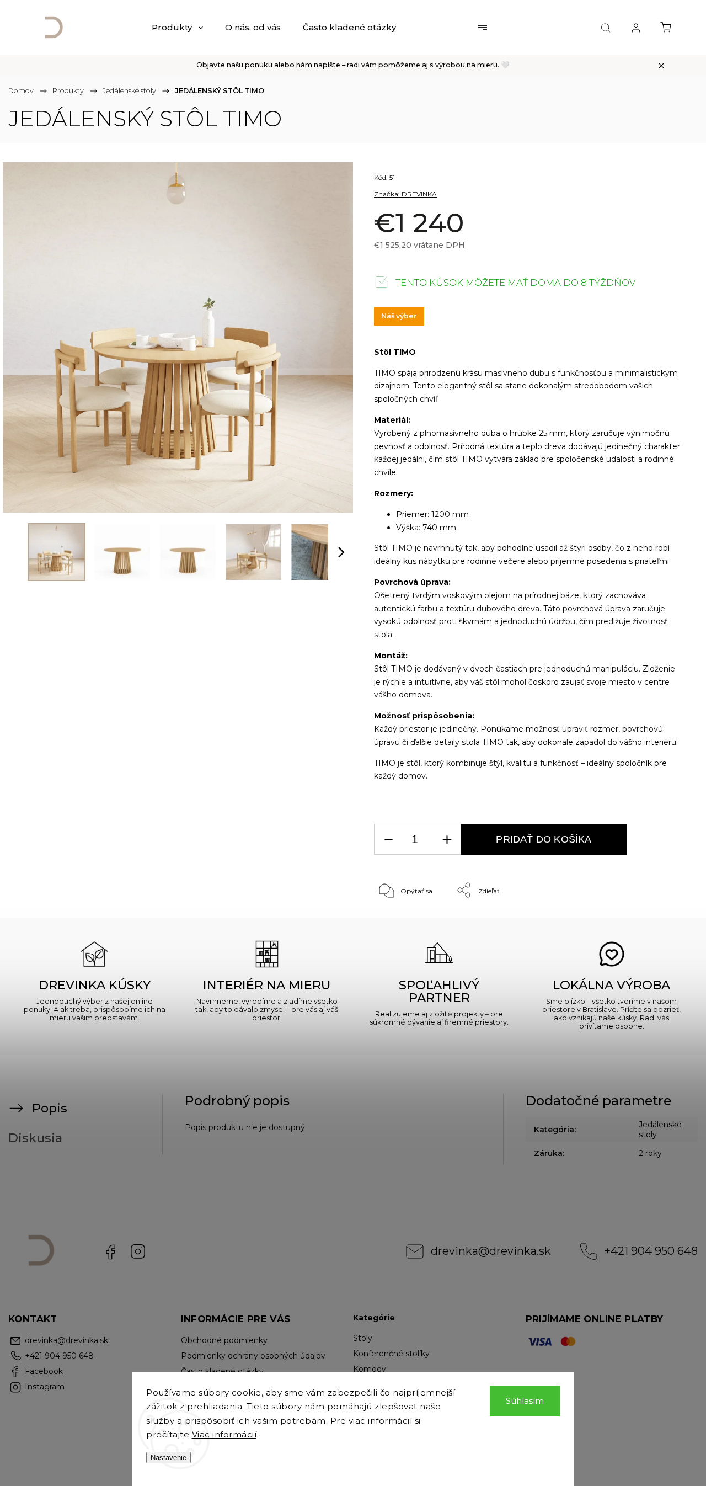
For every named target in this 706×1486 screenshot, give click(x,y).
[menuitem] (177, 27)
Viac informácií (224, 1434)
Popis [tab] (49, 1108)
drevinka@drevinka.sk (491, 1251)
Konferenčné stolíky (391, 1354)
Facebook (110, 1251)
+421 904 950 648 (651, 1251)
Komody (369, 1369)
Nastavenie (168, 1457)
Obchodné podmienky (224, 1340)
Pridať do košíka (543, 839)
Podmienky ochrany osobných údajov (253, 1356)
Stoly (362, 1338)
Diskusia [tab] (35, 1138)
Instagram (138, 1251)
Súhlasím (525, 1401)
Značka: (405, 194)
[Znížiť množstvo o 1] (388, 839)
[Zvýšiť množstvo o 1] (447, 839)
